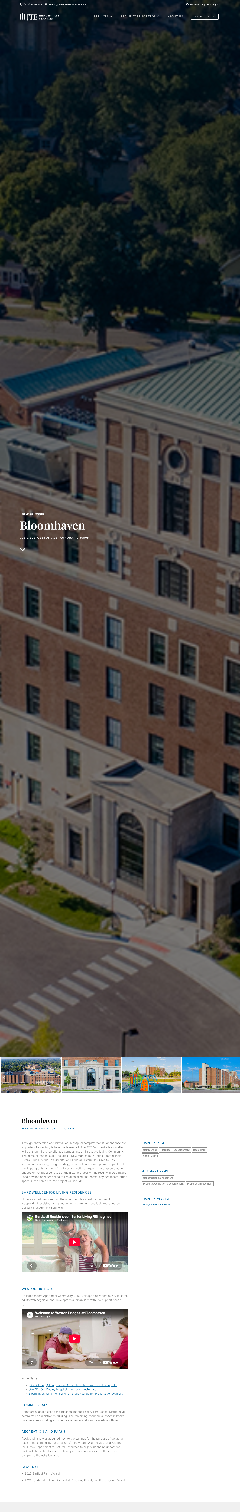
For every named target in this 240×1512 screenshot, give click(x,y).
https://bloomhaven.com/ (156, 1204)
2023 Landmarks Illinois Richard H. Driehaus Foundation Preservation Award (75, 1480)
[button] (103, 16)
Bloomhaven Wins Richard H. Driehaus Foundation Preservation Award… (76, 1393)
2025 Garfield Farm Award (42, 1473)
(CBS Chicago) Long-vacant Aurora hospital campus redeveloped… (73, 1385)
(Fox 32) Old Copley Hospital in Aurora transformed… (64, 1389)
